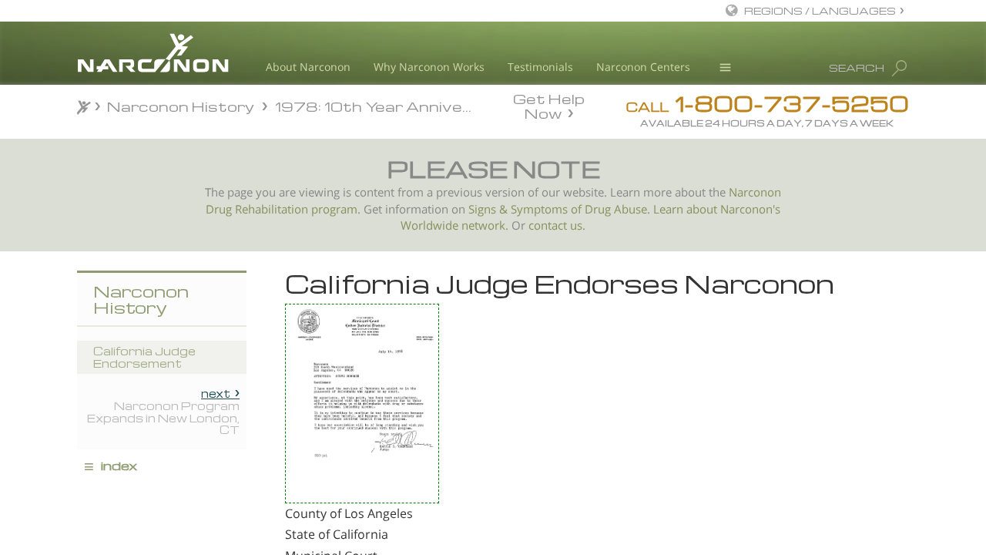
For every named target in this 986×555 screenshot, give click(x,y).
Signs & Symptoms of (526, 209)
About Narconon (308, 66)
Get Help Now (549, 104)
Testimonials (540, 66)
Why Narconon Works (429, 66)
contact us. (556, 225)
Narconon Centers (643, 66)
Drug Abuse (616, 209)
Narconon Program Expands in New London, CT (163, 411)
